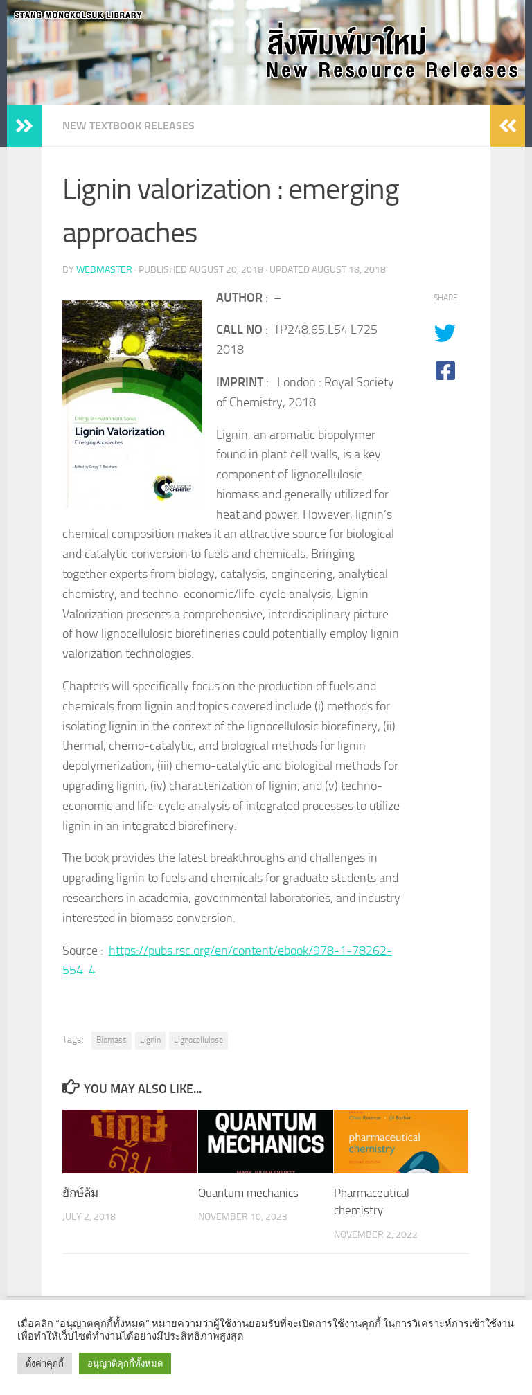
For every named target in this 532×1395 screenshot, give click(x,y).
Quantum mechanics (248, 1193)
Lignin (150, 1040)
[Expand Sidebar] (24, 126)
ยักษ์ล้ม (80, 1193)
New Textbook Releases (128, 125)
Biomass (111, 1040)
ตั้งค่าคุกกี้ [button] (45, 1363)
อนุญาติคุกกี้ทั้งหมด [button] (125, 1363)
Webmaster (104, 270)
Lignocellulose (198, 1040)
